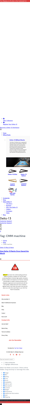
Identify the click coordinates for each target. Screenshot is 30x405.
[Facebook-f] (10, 354)
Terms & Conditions (6, 331)
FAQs (3, 309)
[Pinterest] (16, 354)
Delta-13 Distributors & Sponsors (9, 302)
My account (4, 316)
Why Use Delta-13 (6, 299)
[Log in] (1, 225)
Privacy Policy (5, 335)
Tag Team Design (18, 348)
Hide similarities (10, 362)
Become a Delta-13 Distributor (9, 128)
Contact (3, 313)
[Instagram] (19, 354)
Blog (4, 242)
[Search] (15, 227)
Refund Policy (5, 328)
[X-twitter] (13, 354)
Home (5, 240)
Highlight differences (11, 364)
